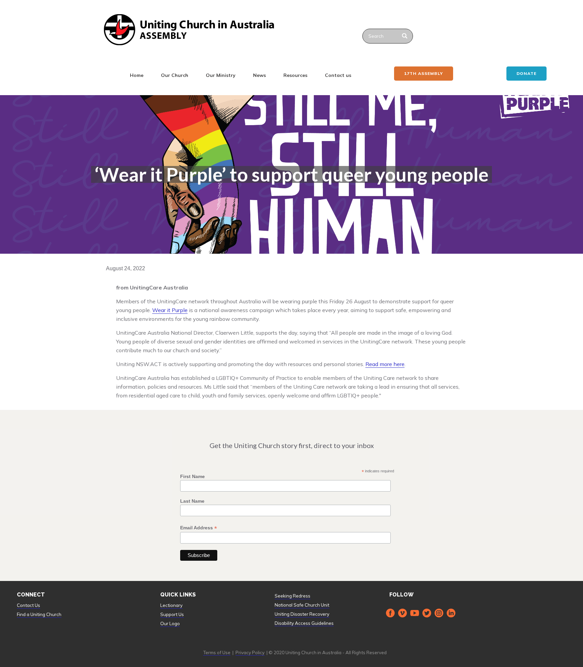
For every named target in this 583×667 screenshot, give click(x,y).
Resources (295, 75)
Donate (526, 73)
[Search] (405, 36)
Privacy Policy (250, 652)
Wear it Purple (170, 310)
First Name (192, 476)
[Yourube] (415, 613)
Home (136, 75)
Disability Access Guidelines (304, 623)
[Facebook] (390, 613)
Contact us (338, 75)
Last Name (192, 501)
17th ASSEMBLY (423, 73)
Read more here (385, 364)
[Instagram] (439, 613)
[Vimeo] (402, 613)
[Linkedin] (451, 613)
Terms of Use (216, 652)
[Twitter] (427, 613)
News (259, 75)
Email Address (198, 528)
